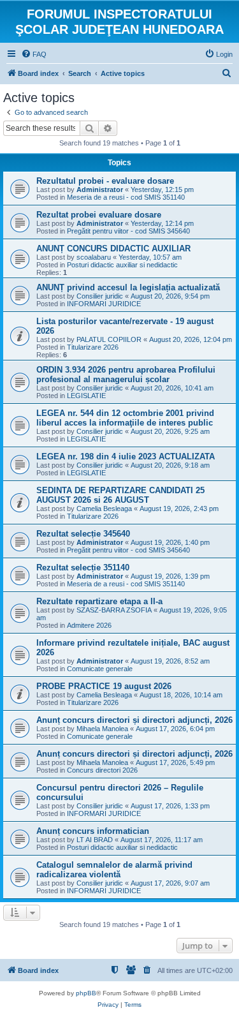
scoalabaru (93, 257)
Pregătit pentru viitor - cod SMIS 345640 (128, 231)
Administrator (99, 189)
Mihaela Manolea (102, 728)
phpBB (86, 993)
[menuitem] (34, 54)
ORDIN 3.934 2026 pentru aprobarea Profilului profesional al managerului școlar (125, 374)
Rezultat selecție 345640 (83, 533)
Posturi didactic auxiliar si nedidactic (122, 265)
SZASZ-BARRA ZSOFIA (114, 610)
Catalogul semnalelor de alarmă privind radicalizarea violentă (114, 869)
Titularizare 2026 (93, 347)
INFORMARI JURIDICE (104, 304)
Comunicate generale (100, 668)
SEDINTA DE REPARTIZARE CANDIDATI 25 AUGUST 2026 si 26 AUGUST (120, 495)
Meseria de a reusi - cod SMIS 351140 (126, 197)
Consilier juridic (99, 296)
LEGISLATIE (86, 395)
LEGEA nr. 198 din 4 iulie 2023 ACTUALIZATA (125, 456)
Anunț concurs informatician (92, 831)
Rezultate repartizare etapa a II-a (99, 601)
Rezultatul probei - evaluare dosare (105, 181)
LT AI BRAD (94, 839)
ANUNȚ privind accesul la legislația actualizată (128, 287)
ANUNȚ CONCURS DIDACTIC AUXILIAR (113, 248)
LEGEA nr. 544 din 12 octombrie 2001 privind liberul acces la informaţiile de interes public (125, 417)
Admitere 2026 (89, 625)
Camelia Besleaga (104, 508)
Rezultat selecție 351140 (82, 567)
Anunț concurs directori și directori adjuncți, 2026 (134, 720)
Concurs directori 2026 (102, 770)
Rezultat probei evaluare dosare (98, 214)
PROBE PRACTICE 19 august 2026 (103, 686)
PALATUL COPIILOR (108, 339)
